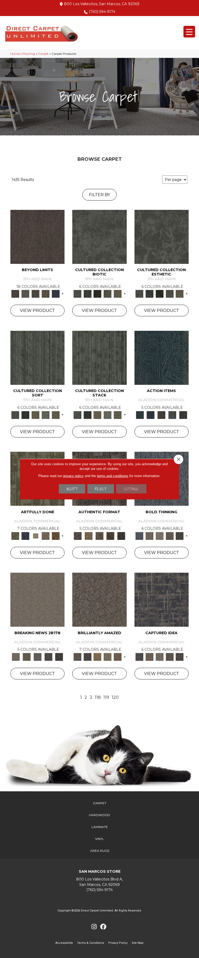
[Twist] (55, 414)
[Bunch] (25, 414)
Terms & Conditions (90, 943)
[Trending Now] (37, 599)
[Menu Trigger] (189, 31)
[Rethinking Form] (110, 535)
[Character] (87, 294)
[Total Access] (59, 656)
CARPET (99, 803)
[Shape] (139, 535)
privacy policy (73, 476)
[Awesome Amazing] (45, 535)
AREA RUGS (99, 851)
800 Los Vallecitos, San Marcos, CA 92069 (101, 4)
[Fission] (169, 535)
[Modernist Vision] (35, 535)
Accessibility (64, 943)
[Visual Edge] (77, 535)
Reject (100, 489)
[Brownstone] (161, 414)
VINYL (99, 839)
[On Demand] (48, 656)
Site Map (138, 943)
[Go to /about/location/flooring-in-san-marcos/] (99, 882)
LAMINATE (99, 827)
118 (98, 697)
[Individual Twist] (99, 535)
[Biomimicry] (99, 236)
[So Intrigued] (99, 599)
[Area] (37, 236)
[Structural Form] (121, 535)
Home (14, 54)
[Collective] (97, 294)
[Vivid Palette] (55, 535)
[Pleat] (45, 414)
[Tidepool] (161, 357)
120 (115, 697)
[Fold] (35, 414)
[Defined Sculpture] (88, 535)
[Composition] (107, 294)
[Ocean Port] (150, 414)
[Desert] (25, 294)
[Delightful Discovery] (15, 535)
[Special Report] (26, 656)
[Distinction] (117, 294)
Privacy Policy (117, 943)
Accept (72, 489)
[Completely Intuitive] (97, 656)
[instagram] (94, 927)
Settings (131, 489)
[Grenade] (149, 535)
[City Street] (183, 414)
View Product (37, 310)
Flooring (29, 54)
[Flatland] (55, 294)
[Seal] (179, 535)
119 (106, 697)
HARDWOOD (99, 815)
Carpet (43, 54)
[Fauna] (45, 294)
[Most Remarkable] (25, 535)
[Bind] (37, 357)
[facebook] (103, 927)
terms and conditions (112, 476)
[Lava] (159, 535)
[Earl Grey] (172, 414)
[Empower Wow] (107, 656)
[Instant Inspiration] (117, 656)
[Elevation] (35, 294)
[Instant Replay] (37, 656)
